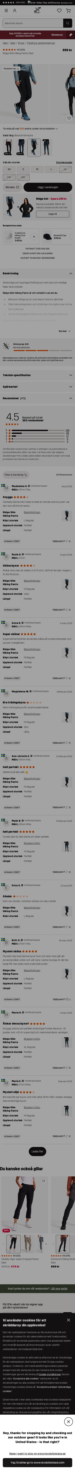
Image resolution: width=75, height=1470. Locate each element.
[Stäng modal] (68, 1421)
